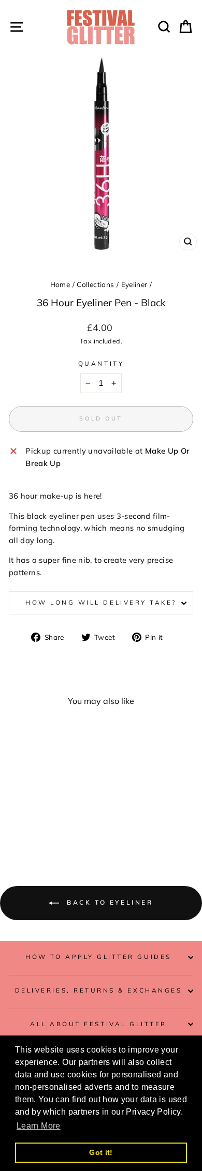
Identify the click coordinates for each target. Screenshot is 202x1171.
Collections (95, 284)
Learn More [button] (39, 1125)
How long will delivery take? (101, 602)
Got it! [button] (101, 1152)
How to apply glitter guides (98, 956)
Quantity (101, 363)
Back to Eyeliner (108, 902)
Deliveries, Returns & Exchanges (98, 990)
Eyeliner (134, 284)
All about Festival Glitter (98, 1024)
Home (60, 284)
